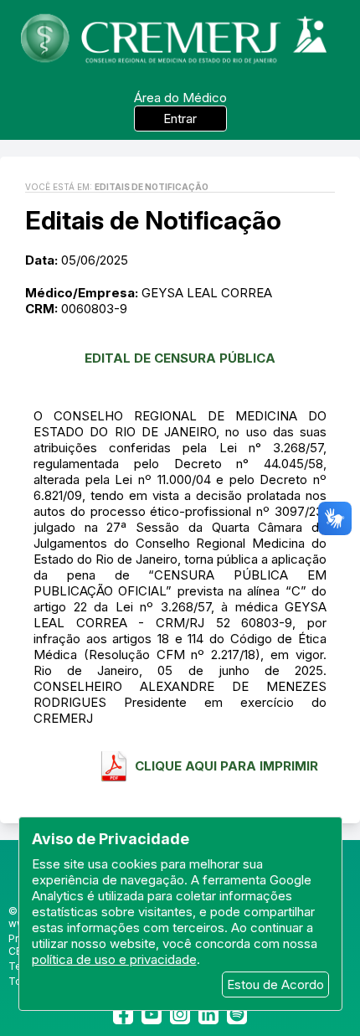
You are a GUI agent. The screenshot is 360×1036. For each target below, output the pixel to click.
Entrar (180, 118)
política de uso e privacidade (114, 959)
